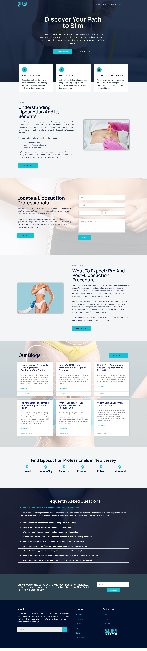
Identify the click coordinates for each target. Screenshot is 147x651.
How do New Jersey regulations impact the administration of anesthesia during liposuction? (57, 537)
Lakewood (120, 471)
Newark (27, 471)
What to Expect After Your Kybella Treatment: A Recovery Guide (71, 405)
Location (111, 4)
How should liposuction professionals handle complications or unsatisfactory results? (55, 546)
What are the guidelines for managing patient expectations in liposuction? (50, 532)
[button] (129, 4)
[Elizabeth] (82, 467)
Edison (101, 471)
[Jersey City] (46, 467)
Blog (104, 4)
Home (98, 4)
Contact (121, 4)
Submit (84, 237)
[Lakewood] (120, 467)
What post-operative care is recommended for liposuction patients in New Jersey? (54, 541)
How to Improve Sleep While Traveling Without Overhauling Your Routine (34, 368)
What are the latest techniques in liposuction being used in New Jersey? (50, 523)
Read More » (24, 388)
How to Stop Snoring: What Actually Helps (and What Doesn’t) (110, 368)
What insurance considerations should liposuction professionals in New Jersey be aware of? (58, 560)
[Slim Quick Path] (22, 4)
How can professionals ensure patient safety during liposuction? (47, 527)
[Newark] (27, 467)
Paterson (64, 471)
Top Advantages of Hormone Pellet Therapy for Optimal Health (34, 405)
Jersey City (45, 471)
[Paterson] (64, 467)
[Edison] (101, 467)
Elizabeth (82, 471)
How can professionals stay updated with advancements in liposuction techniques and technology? (60, 555)
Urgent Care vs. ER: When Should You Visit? (110, 404)
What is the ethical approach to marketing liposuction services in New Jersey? (52, 551)
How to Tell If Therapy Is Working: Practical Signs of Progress (72, 368)
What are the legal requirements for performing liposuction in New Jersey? (51, 507)
